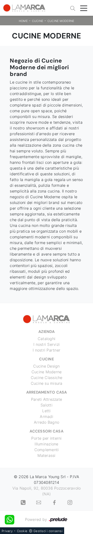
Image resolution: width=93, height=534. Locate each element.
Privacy (7, 531)
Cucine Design (46, 366)
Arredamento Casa (46, 392)
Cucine (37, 21)
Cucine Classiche (46, 377)
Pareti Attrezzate (46, 399)
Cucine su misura (46, 383)
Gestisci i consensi (47, 531)
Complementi (46, 449)
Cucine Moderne (60, 21)
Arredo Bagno (46, 422)
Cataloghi (46, 338)
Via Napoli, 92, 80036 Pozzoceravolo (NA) (46, 491)
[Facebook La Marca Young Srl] (55, 502)
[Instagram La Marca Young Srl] (70, 502)
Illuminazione (46, 444)
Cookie (22, 531)
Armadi (46, 416)
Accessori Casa (46, 431)
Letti (46, 410)
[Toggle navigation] (83, 8)
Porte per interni (46, 438)
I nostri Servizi (46, 344)
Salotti (46, 405)
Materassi (46, 455)
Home (23, 21)
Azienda (46, 331)
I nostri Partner (46, 350)
